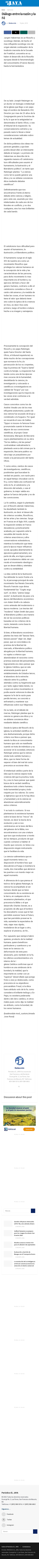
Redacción (12, 23)
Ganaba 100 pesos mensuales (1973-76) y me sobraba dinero (24, 1223)
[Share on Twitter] (16, 32)
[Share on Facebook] (7, 32)
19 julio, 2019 (24, 23)
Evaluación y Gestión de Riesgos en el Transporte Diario (24, 1253)
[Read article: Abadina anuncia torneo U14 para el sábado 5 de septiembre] (8, 1245)
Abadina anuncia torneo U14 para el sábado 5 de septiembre (24, 1244)
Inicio (3, 10)
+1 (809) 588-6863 (29, 1504)
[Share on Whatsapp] (24, 32)
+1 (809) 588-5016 (15, 1504)
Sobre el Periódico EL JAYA (10, 1547)
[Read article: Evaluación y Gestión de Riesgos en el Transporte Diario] (8, 1254)
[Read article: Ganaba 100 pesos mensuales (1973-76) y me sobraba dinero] (8, 1224)
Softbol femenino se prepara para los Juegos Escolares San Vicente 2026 (24, 1233)
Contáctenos (26, 1547)
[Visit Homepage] (14, 3)
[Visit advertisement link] (19, 1119)
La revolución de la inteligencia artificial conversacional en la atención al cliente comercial (24, 1264)
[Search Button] (33, 1211)
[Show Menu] (2, 3)
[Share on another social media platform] (31, 32)
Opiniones (10, 10)
